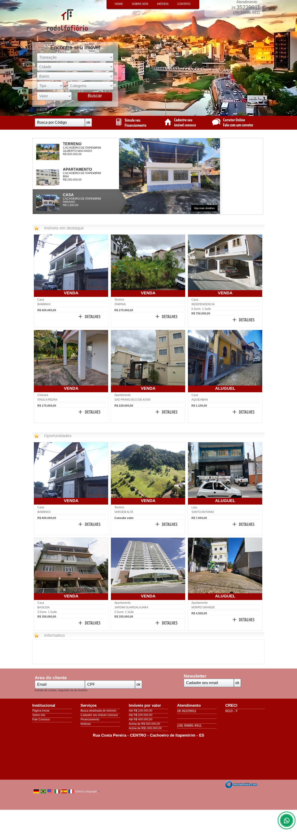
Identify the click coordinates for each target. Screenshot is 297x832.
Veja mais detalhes (204, 208)
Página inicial (40, 710)
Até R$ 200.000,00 (140, 715)
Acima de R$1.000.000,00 (145, 728)
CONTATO (183, 4)
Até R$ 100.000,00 (140, 710)
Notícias (86, 723)
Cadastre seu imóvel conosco (99, 715)
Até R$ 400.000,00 (140, 719)
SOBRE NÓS (140, 4)
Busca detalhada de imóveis (98, 710)
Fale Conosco (41, 719)
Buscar (95, 95)
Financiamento (90, 719)
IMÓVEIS (162, 4)
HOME (119, 4)
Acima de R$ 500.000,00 (144, 723)
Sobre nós (38, 715)
